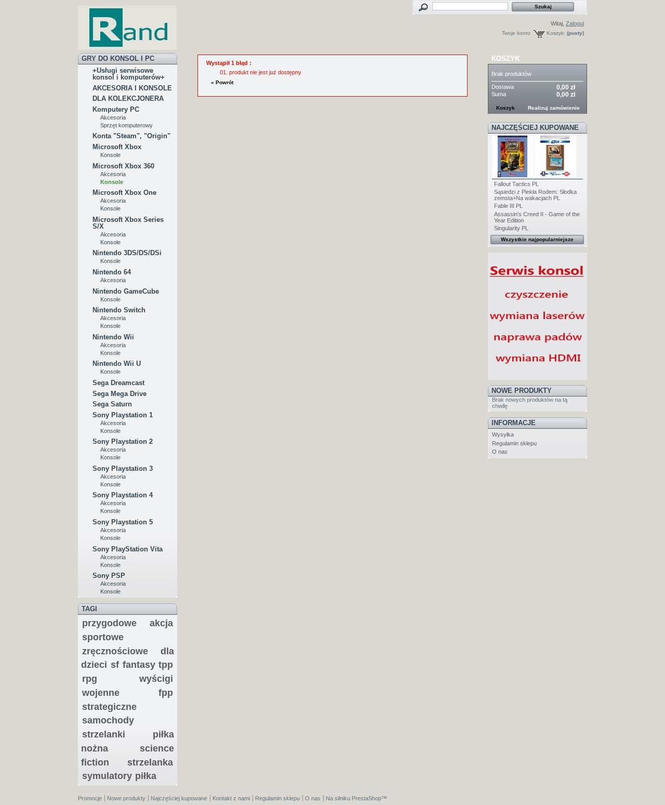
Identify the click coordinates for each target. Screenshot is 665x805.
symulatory (107, 776)
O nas (500, 451)
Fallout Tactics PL (516, 184)
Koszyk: (556, 33)
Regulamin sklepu (514, 443)
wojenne (100, 693)
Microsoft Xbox (116, 147)
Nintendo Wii (113, 337)
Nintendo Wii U (116, 363)
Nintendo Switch (118, 310)
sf (115, 664)
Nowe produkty (521, 390)
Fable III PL (508, 206)
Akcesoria (113, 117)
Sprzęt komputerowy (126, 125)
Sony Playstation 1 (122, 415)
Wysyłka (503, 434)
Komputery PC (115, 109)
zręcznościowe (115, 651)
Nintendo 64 (111, 272)
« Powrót (222, 82)
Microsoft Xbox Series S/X (128, 223)
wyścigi (156, 679)
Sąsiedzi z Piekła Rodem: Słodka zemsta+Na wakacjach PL (535, 195)
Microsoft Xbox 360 (123, 166)
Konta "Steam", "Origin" (131, 136)
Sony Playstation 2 (122, 441)
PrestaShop (366, 798)
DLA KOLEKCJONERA (128, 98)
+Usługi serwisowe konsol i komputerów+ (128, 74)
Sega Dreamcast (118, 383)
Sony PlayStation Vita (127, 549)
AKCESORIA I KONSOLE (132, 88)
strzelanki (103, 734)
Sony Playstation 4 (122, 495)
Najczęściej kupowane (535, 127)
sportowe (103, 637)
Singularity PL (511, 228)
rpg (89, 679)
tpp (165, 664)
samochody (108, 720)
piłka (145, 776)
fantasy (139, 664)
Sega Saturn (112, 404)
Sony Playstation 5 (122, 522)
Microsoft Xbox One (124, 192)
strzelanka (150, 762)
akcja (161, 623)
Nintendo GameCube (125, 291)
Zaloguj (575, 23)
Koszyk (505, 58)
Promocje (90, 798)
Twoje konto (516, 33)
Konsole (110, 155)
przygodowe (109, 623)
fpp (165, 693)
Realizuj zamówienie (554, 108)
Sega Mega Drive (119, 394)
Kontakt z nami (231, 798)
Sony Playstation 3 (122, 468)
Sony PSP (108, 575)
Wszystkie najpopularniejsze (537, 239)
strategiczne (109, 707)
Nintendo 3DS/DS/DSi (127, 253)
